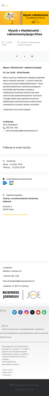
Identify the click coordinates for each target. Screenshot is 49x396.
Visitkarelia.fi (6, 375)
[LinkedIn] (32, 56)
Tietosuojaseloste (8, 362)
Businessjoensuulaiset (18, 352)
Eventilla (30, 389)
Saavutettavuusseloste (10, 364)
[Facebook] (16, 56)
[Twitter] (24, 56)
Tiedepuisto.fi (7, 372)
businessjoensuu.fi (9, 346)
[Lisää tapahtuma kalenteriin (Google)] (11, 183)
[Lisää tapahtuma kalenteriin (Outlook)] (5, 183)
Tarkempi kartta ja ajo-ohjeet (15, 214)
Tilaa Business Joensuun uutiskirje (15, 354)
